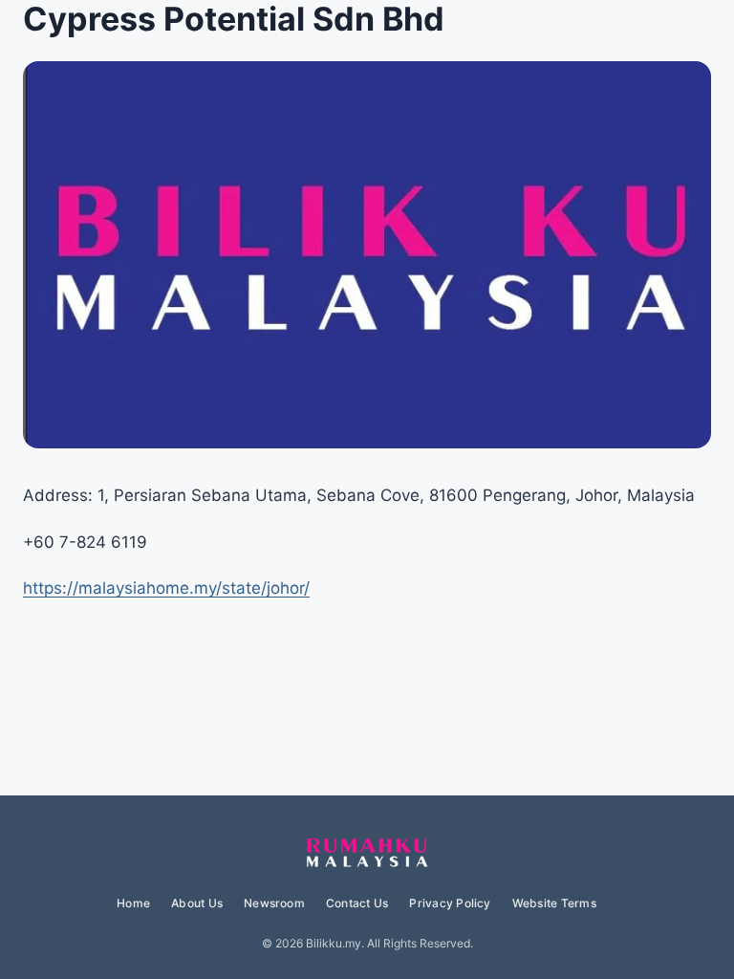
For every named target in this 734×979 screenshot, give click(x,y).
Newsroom (274, 903)
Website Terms (554, 903)
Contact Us (357, 903)
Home (133, 903)
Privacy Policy (449, 903)
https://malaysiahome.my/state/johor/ (166, 588)
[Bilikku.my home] (367, 854)
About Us (197, 903)
